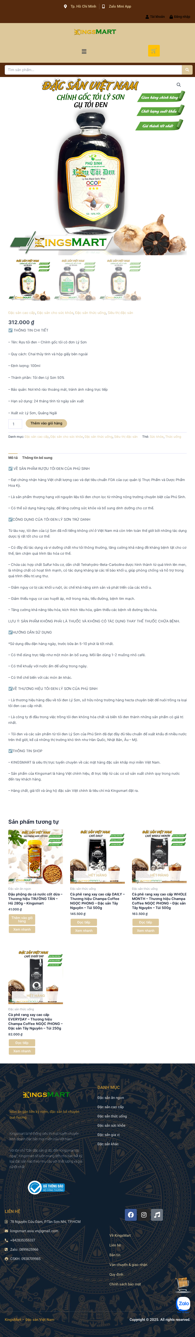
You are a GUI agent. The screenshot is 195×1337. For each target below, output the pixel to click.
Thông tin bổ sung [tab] (37, 458)
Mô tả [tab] (13, 458)
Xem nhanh (22, 929)
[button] (84, 51)
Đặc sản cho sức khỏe (55, 313)
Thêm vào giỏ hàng (46, 423)
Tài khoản (157, 17)
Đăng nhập (182, 17)
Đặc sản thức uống (90, 313)
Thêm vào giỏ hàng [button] (22, 919)
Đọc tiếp (83, 922)
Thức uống (173, 436)
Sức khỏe (157, 436)
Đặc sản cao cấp (21, 313)
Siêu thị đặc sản (120, 313)
